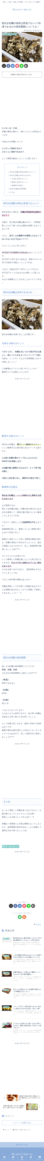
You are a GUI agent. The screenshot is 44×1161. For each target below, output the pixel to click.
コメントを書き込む (22, 1122)
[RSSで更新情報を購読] (24, 917)
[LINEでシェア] (21, 66)
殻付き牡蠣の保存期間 (18, 189)
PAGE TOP (23, 1145)
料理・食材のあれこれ (11, 846)
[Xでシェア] (4, 66)
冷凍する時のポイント (20, 179)
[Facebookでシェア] (8, 66)
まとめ (12, 192)
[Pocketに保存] (17, 66)
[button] (26, 66)
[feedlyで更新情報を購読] (20, 917)
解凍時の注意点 (17, 185)
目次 (19, 167)
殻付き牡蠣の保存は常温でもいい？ (23, 172)
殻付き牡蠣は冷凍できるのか (20, 175)
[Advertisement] (22, 101)
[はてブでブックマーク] (13, 66)
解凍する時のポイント (20, 182)
